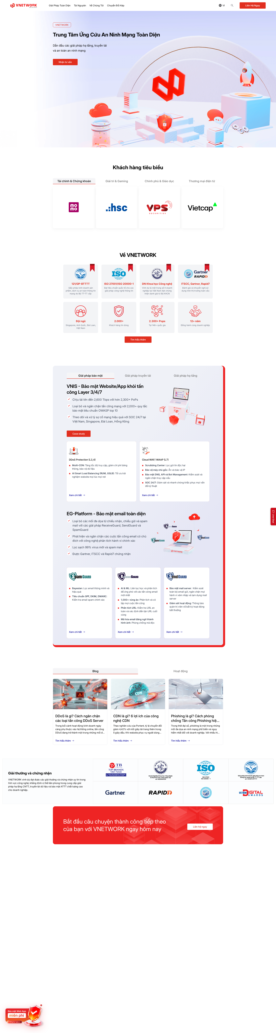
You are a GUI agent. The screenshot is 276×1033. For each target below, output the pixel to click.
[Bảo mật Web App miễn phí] (24, 1016)
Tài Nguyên (80, 5)
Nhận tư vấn (65, 62)
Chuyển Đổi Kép (115, 5)
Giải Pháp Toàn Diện (59, 5)
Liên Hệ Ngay (252, 5)
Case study (78, 433)
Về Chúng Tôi (96, 5)
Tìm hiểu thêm (138, 339)
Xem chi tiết (75, 495)
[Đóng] (43, 1004)
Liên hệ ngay (200, 826)
